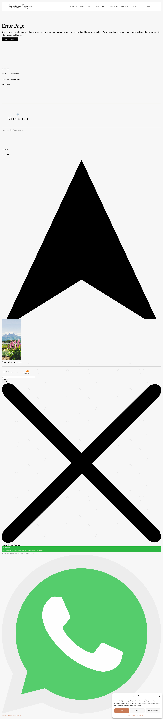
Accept (122, 710)
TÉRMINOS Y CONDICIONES (11, 79)
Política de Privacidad (137, 715)
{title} (129, 715)
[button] (159, 696)
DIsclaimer (6, 84)
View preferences (152, 710)
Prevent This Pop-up (11, 545)
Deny (137, 710)
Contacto (5, 69)
